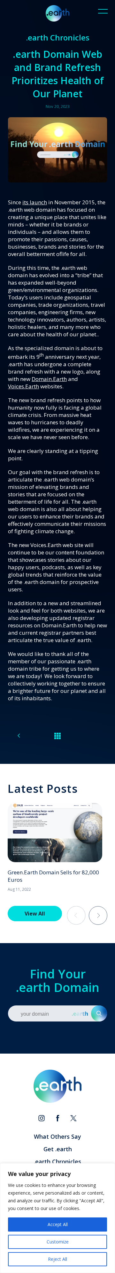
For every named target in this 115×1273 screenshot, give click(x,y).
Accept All (58, 1224)
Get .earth (57, 1149)
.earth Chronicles (57, 1161)
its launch (34, 202)
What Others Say (57, 1136)
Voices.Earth (23, 386)
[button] (98, 915)
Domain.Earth (49, 379)
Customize (58, 1242)
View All (35, 913)
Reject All (57, 1259)
